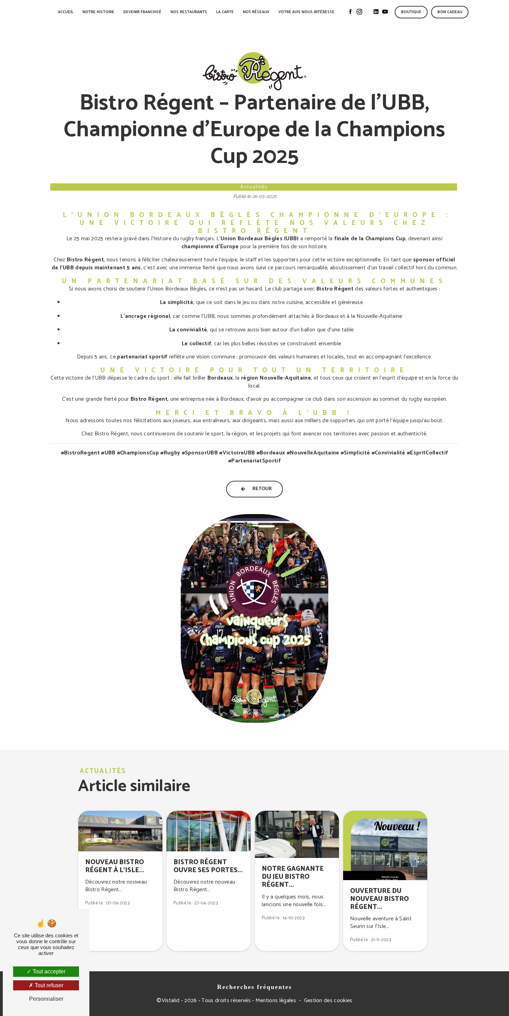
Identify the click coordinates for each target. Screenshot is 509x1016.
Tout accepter (48, 971)
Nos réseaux (256, 12)
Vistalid (171, 1001)
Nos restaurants (188, 12)
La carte (225, 12)
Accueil (65, 12)
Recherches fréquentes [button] (254, 986)
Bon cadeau (449, 12)
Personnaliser (46, 999)
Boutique (411, 12)
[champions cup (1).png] (254, 618)
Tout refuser (48, 985)
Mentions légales (276, 1001)
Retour (262, 489)
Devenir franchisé (142, 12)
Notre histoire (98, 12)
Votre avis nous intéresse (306, 12)
